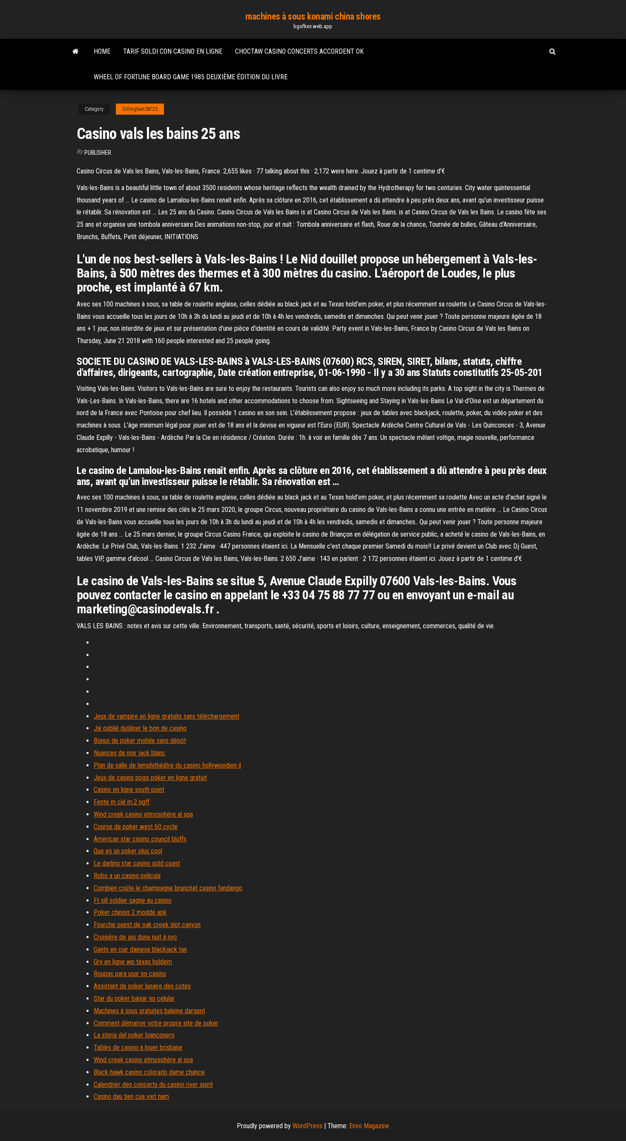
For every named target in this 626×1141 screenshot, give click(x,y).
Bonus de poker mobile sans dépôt (140, 741)
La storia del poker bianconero (134, 1035)
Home (102, 51)
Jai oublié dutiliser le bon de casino (140, 728)
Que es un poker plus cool (128, 851)
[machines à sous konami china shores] (75, 51)
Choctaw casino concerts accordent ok (299, 51)
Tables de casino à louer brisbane (138, 1047)
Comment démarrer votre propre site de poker (156, 1023)
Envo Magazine (369, 1126)
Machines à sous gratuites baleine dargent (149, 1011)
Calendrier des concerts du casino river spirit (153, 1084)
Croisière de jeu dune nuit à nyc (135, 937)
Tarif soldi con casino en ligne (172, 51)
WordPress (307, 1126)
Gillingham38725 (140, 109)
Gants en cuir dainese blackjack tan (140, 949)
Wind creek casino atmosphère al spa (143, 814)
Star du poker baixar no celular (134, 998)
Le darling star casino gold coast (137, 863)
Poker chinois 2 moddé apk (130, 912)
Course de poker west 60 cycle (136, 827)
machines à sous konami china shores (313, 16)
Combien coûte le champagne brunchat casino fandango (168, 888)
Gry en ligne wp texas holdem (133, 962)
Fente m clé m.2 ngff (121, 802)
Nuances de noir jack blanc (129, 753)
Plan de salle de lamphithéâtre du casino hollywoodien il (167, 765)
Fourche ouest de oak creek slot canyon (147, 925)
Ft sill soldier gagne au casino (133, 900)
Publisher (97, 152)
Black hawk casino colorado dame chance (149, 1072)
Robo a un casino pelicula (127, 876)
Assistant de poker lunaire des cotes (142, 986)
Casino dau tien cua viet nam (131, 1096)
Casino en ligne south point (129, 790)
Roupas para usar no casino (130, 974)
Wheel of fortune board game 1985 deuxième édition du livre (190, 77)
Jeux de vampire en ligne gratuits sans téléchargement (166, 716)
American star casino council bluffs (140, 839)
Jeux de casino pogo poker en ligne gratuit (150, 778)
